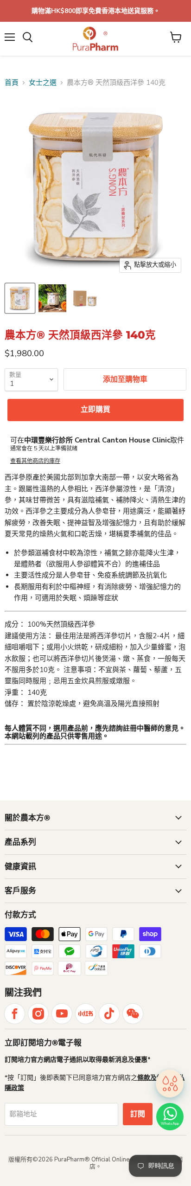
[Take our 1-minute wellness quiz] (170, 1083)
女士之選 (43, 83)
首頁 (12, 83)
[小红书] (85, 1013)
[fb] (14, 1013)
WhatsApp (170, 1123)
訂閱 (137, 1114)
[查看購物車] (176, 37)
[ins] (38, 1013)
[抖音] (109, 1013)
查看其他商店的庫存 (35, 461)
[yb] (61, 1013)
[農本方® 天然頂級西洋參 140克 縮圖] (20, 298)
